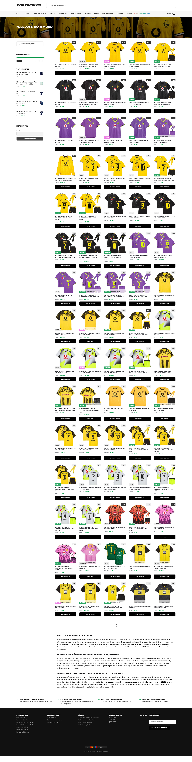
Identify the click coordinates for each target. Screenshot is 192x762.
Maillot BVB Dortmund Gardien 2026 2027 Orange (114, 528)
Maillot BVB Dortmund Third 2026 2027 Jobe (64, 296)
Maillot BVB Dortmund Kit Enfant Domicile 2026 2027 (162, 65)
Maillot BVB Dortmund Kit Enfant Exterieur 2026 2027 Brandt (113, 257)
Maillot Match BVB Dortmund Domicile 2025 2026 (64, 334)
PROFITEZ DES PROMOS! (159, 728)
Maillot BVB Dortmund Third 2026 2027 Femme (113, 141)
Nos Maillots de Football (24, 725)
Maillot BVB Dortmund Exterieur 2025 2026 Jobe (90, 488)
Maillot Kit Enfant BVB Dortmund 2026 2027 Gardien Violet (64, 568)
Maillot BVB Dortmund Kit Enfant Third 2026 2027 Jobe (138, 296)
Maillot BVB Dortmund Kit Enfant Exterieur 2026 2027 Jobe (65, 256)
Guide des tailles (22, 727)
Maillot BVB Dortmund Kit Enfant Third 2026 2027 (162, 141)
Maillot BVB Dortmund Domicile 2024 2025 (139, 567)
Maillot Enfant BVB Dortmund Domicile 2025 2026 (114, 334)
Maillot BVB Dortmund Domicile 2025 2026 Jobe (65, 449)
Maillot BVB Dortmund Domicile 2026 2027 (65, 65)
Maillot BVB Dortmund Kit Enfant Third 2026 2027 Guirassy (114, 296)
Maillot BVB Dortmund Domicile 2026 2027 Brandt (139, 179)
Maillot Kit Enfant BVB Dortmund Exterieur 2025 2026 (139, 371)
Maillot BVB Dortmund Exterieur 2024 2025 (140, 607)
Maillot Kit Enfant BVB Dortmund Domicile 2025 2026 (138, 334)
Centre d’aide (20, 717)
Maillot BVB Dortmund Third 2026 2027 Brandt (138, 256)
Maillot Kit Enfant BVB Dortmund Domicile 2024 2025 (113, 607)
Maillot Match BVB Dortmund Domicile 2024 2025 (163, 567)
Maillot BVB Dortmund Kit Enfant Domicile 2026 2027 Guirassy (63, 218)
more (57, 622)
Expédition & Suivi (22, 729)
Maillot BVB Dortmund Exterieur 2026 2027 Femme (115, 103)
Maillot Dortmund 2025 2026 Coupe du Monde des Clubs (163, 371)
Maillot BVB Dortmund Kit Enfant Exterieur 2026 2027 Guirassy (88, 257)
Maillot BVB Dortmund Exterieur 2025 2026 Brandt (140, 488)
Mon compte (51, 717)
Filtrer (19, 61)
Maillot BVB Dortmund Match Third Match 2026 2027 (89, 141)
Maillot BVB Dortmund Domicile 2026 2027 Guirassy (114, 179)
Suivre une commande (54, 720)
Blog (17, 734)
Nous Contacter (52, 722)
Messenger (112, 721)
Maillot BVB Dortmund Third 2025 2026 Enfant (138, 141)
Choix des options (65, 73)
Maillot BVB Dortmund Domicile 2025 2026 (164, 296)
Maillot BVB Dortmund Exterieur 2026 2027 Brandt (164, 217)
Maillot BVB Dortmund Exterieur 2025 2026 (164, 334)
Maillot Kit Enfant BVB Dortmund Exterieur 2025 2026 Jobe (163, 489)
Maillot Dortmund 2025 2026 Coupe (113, 409)
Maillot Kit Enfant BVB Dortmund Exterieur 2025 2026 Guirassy (64, 529)
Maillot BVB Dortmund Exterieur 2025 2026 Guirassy (115, 488)
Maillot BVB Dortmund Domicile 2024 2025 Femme (65, 607)
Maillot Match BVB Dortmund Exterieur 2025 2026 (64, 371)
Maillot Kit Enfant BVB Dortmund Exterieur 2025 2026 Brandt (89, 529)
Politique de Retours (85, 722)
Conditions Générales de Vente (88, 717)
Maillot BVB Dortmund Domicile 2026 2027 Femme (114, 65)
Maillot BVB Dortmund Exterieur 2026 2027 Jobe (115, 217)
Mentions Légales (84, 725)
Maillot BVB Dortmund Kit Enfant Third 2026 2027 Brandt (89, 296)
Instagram (112, 717)
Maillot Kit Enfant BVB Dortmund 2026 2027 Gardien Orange (138, 529)
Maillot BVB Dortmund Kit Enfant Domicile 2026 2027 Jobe (164, 179)
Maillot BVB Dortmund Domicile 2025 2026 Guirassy (89, 449)
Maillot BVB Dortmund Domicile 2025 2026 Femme (89, 334)
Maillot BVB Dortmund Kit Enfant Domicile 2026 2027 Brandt (88, 218)
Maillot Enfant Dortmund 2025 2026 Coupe (139, 409)
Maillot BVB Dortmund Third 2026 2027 (64, 141)
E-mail (18, 130)
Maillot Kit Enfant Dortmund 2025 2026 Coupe (163, 409)
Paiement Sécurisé (22, 732)
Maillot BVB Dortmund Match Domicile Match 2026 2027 (89, 65)
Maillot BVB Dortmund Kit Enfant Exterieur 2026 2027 (162, 103)
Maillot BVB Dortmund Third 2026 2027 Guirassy (163, 256)
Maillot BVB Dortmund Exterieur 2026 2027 (65, 103)
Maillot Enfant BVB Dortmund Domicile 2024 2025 (89, 607)
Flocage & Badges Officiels (25, 722)
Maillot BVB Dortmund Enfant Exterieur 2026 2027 (139, 103)
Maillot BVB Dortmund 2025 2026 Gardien (90, 567)
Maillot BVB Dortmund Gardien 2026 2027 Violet (164, 528)
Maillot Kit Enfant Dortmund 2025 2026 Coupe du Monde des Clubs (89, 410)
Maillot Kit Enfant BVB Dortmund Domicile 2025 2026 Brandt (64, 489)
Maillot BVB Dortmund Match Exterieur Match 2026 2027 (89, 103)
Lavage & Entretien (22, 720)
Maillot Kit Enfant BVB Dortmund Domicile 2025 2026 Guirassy (163, 450)
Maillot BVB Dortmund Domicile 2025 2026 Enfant (139, 65)
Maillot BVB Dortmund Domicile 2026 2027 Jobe (89, 179)
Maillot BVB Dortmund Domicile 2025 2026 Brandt (114, 449)
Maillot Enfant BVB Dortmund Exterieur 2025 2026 (114, 371)
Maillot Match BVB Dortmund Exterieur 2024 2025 (163, 607)
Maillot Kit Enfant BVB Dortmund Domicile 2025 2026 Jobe (138, 450)
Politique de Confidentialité (87, 720)
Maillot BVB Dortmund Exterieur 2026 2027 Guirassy (140, 217)
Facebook (112, 719)
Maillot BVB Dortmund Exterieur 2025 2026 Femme (90, 371)
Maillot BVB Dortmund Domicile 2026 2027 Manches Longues (65, 179)
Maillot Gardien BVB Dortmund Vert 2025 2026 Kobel (114, 567)
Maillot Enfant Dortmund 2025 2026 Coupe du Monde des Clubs (65, 409)
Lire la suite (90, 341)
